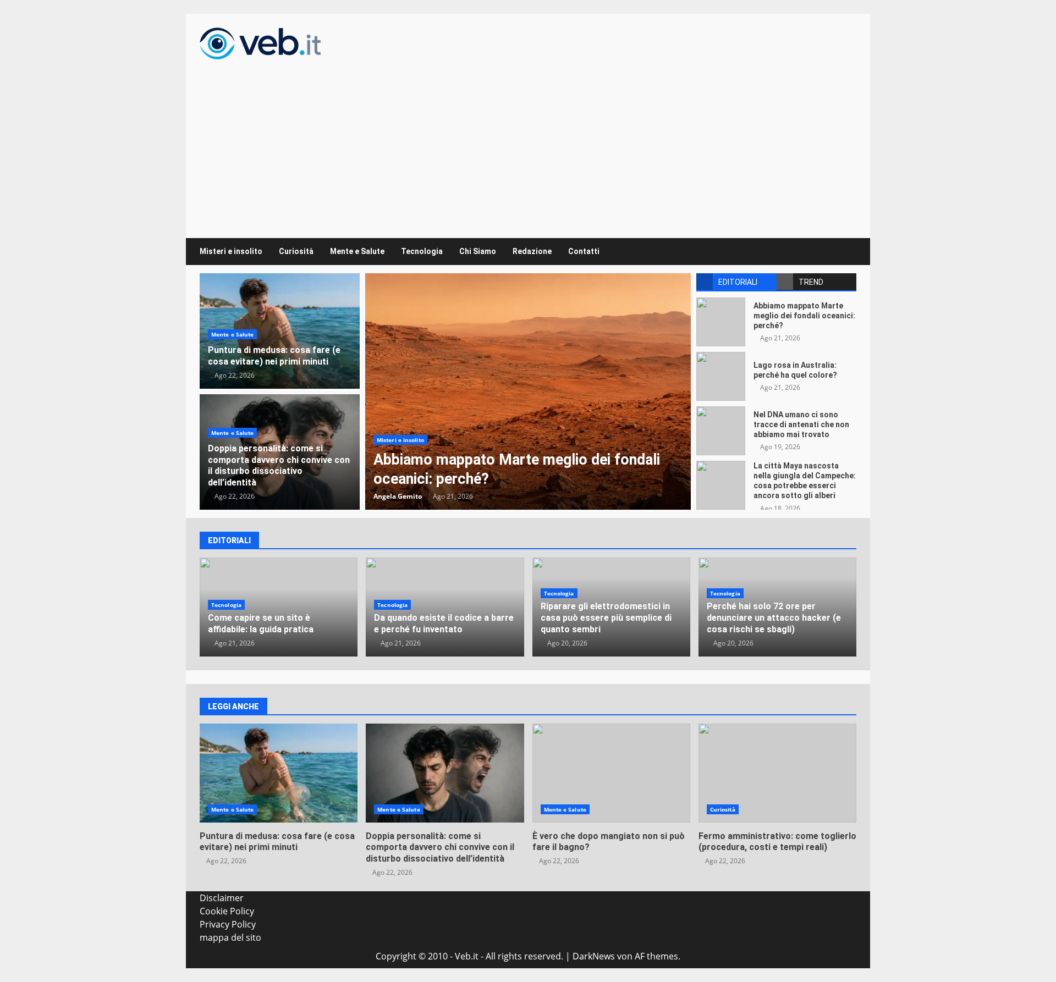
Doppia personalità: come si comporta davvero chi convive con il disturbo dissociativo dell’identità (279, 465)
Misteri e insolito (231, 251)
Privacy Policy (228, 924)
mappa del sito (230, 937)
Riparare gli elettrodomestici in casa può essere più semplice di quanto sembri (606, 618)
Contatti (584, 251)
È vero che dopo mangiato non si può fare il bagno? (611, 773)
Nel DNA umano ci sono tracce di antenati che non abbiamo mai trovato (720, 430)
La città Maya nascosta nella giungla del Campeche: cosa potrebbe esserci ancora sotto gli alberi (720, 485)
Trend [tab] (811, 282)
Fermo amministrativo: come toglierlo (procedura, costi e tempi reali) (777, 773)
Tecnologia (422, 251)
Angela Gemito (397, 496)
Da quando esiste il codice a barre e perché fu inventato (444, 624)
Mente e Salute (357, 251)
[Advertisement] (528, 142)
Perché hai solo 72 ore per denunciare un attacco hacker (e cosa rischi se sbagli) (774, 618)
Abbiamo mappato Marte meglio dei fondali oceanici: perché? (528, 391)
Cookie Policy (227, 911)
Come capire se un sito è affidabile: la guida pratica (261, 624)
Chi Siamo (477, 251)
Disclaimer (222, 898)
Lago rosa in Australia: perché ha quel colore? (720, 376)
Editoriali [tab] (737, 282)
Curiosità (296, 251)
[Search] (843, 251)
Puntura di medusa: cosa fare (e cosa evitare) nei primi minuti (274, 356)
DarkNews (594, 956)
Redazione (532, 251)
